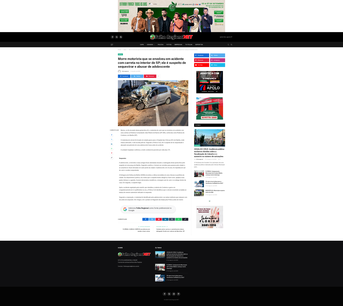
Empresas (178, 44)
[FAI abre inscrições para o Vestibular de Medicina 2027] (199, 183)
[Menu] (112, 45)
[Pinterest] (111, 153)
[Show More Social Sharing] (158, 76)
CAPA (142, 44)
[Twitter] (111, 139)
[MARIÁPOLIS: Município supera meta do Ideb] (199, 192)
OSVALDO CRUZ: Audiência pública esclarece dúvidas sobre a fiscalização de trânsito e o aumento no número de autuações (209, 153)
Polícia (161, 44)
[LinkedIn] (111, 144)
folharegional (125, 71)
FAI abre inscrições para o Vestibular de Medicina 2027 (214, 182)
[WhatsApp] (111, 148)
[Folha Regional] (171, 37)
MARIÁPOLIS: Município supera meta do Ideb (215, 191)
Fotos (169, 44)
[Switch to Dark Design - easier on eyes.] (228, 44)
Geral (120, 54)
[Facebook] (111, 135)
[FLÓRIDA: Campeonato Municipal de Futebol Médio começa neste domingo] (199, 173)
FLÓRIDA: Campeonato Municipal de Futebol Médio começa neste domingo (214, 173)
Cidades (150, 44)
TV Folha (188, 44)
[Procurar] (231, 45)
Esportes (199, 44)
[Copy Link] (111, 157)
